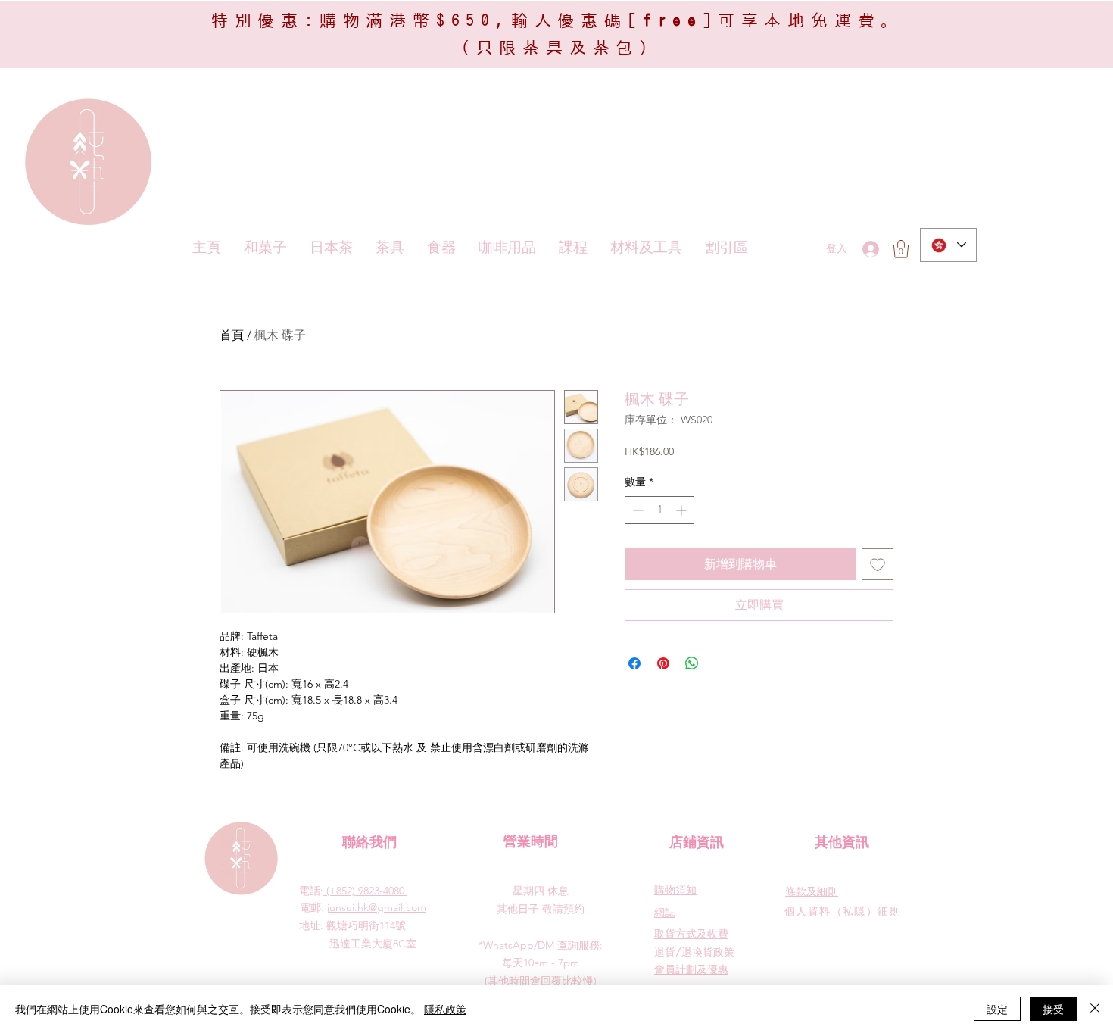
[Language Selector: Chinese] (948, 245)
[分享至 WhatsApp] (692, 663)
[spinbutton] (659, 510)
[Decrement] (636, 510)
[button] (901, 249)
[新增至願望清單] (877, 564)
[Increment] (682, 510)
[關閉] (1095, 1009)
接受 (1053, 1008)
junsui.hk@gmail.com (376, 907)
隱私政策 (445, 1008)
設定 (997, 1008)
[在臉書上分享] (634, 663)
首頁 (232, 335)
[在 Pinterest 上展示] (663, 663)
